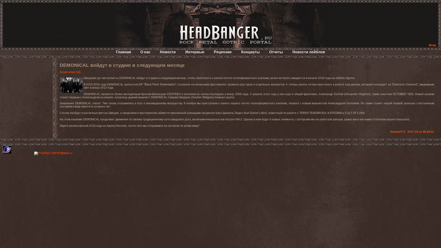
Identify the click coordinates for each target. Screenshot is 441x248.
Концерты (250, 52)
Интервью (194, 52)
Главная (123, 52)
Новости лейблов (308, 52)
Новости (168, 52)
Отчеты (276, 52)
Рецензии (223, 52)
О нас (145, 52)
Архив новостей (70, 72)
